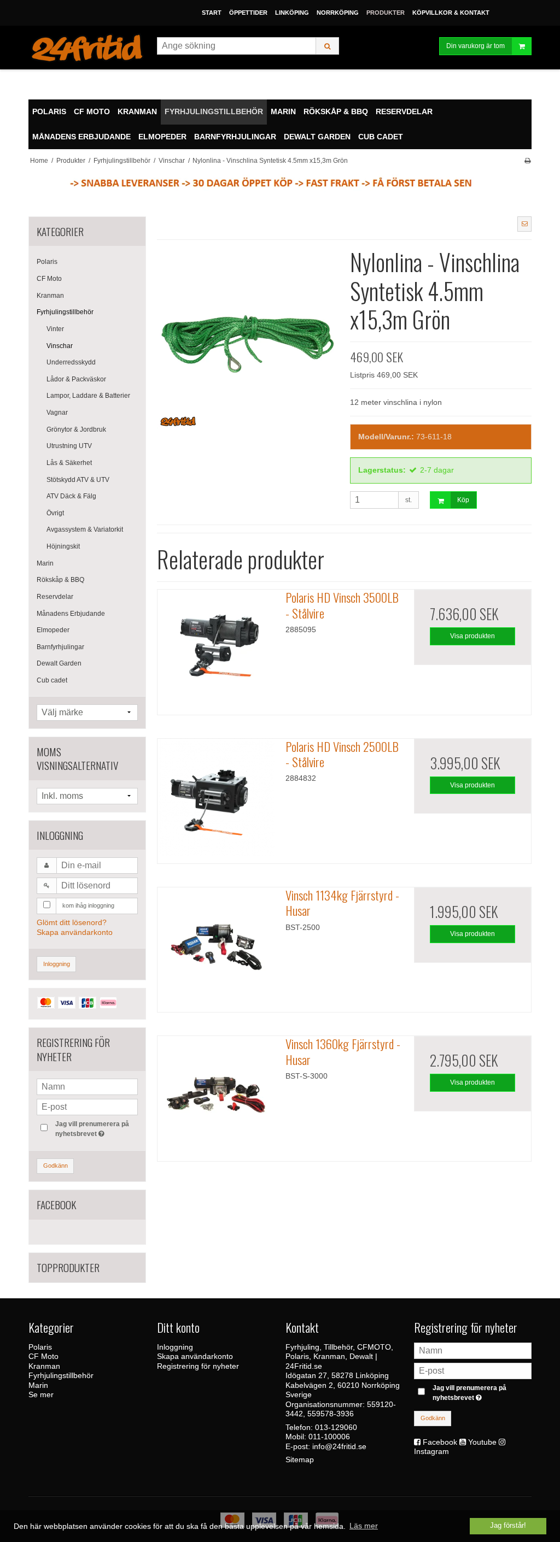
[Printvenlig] (527, 160)
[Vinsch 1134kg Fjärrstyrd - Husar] (216, 945)
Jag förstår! (508, 1525)
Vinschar (59, 346)
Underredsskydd (71, 362)
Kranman (50, 295)
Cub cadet (52, 680)
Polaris (47, 262)
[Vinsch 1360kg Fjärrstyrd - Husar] (216, 1094)
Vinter (55, 329)
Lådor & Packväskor (76, 379)
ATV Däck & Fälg (71, 496)
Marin (45, 563)
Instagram (431, 1451)
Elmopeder (53, 630)
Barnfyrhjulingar (60, 647)
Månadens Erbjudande (71, 613)
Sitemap (299, 1459)
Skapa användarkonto (75, 932)
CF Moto (49, 278)
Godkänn (55, 1165)
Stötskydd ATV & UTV (77, 480)
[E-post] (473, 1370)
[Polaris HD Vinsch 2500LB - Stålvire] (216, 797)
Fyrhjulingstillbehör (65, 312)
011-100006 (329, 1436)
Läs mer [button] (363, 1525)
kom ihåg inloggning (88, 905)
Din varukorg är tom (475, 46)
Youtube (482, 1442)
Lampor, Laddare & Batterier (88, 395)
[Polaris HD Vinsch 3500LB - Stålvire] (216, 648)
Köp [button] (463, 500)
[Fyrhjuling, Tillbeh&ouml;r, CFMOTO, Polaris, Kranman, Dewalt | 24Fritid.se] (87, 48)
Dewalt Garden (59, 663)
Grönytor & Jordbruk (76, 429)
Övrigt (55, 513)
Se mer (41, 1394)
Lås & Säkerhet (69, 463)
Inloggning (56, 964)
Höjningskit (63, 546)
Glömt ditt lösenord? (72, 922)
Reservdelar (55, 597)
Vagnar (57, 412)
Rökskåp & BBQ (60, 580)
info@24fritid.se (339, 1446)
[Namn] (473, 1350)
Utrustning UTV (69, 446)
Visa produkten (472, 636)
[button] (524, 224)
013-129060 (336, 1427)
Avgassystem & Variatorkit (84, 529)
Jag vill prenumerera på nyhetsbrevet (96, 1128)
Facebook (440, 1442)
